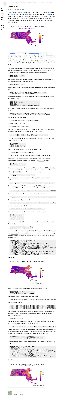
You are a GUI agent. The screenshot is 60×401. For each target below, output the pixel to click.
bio (1, 8)
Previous (16, 394)
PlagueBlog (12, 14)
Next (22, 394)
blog (2, 10)
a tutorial (23, 12)
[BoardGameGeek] (4, 28)
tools (2, 23)
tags (2, 15)
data (16, 9)
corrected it (47, 14)
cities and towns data (34, 53)
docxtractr (12, 53)
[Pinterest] (2, 26)
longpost (19, 9)
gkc (2, 19)
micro (3, 13)
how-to (23, 9)
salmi (2, 21)
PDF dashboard (49, 55)
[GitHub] (2, 28)
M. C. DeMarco (19, 392)
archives (3, 12)
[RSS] (2, 30)
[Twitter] (4, 26)
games (2, 17)
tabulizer (33, 57)
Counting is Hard (13, 7)
